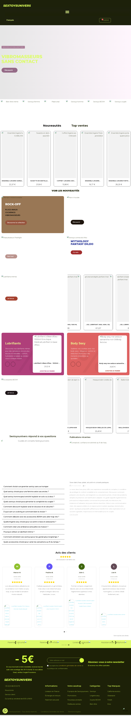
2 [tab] (66, 631)
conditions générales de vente (70, 666)
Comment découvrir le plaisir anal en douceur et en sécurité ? (28, 507)
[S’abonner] (81, 660)
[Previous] (7, 364)
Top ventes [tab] (79, 125)
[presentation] (67, 482)
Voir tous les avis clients (121, 635)
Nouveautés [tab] (52, 125)
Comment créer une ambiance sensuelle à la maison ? (25, 527)
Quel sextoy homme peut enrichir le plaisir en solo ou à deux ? (29, 497)
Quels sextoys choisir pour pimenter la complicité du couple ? (29, 502)
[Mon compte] (116, 20)
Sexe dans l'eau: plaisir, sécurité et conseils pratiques (89, 482)
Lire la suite (74, 514)
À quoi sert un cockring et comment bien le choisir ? (24, 512)
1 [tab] (64, 631)
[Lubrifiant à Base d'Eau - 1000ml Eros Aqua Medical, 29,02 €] (47, 354)
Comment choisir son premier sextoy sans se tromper (25, 487)
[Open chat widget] (125, 710)
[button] (67, 12)
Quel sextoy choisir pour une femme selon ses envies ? (26, 492)
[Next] (13, 364)
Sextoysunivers (17, 5)
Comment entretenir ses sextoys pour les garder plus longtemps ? (31, 537)
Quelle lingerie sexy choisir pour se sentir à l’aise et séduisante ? (29, 522)
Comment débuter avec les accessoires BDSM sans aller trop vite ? (31, 517)
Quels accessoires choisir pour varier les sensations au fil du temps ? (31, 542)
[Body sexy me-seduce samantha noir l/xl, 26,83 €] (112, 353)
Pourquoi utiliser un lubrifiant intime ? (18, 532)
